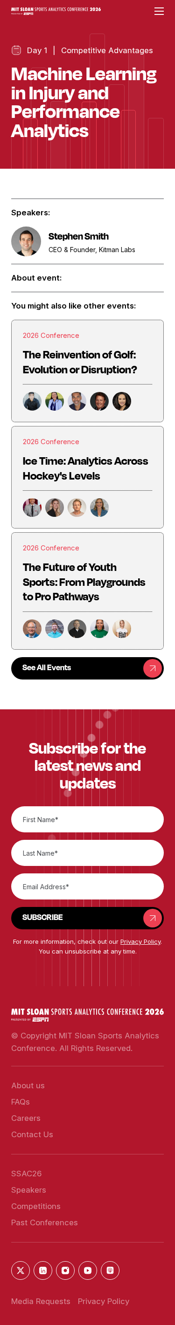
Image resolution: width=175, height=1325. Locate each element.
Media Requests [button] (40, 1301)
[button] (56, 11)
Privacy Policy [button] (140, 941)
